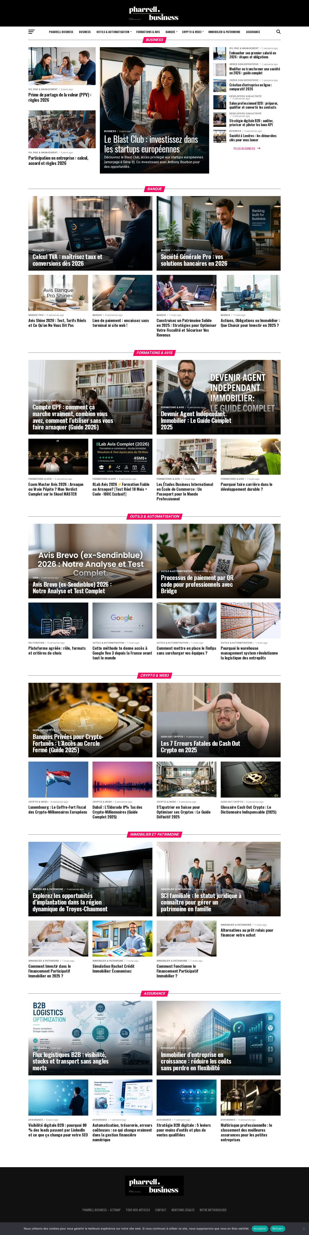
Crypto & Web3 (191, 31)
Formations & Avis (148, 31)
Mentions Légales (183, 1210)
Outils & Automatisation (112, 31)
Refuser (277, 1228)
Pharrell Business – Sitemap (101, 1210)
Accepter (260, 1228)
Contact (160, 1210)
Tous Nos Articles (138, 1210)
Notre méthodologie (213, 1210)
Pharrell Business (61, 31)
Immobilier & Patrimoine (224, 31)
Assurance (253, 31)
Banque (170, 31)
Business (85, 31)
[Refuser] (304, 1229)
